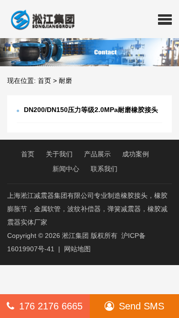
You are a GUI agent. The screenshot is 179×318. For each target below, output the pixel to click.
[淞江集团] (39, 19)
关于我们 (59, 154)
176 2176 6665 (51, 306)
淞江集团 (75, 235)
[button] (165, 19)
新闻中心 (66, 169)
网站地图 (77, 249)
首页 (44, 80)
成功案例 (135, 154)
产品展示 (97, 154)
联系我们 (104, 169)
